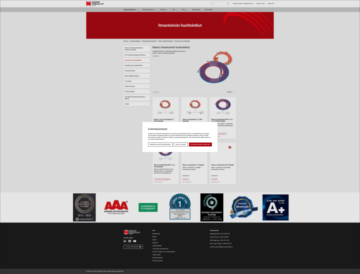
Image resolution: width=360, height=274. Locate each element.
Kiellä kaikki (181, 144)
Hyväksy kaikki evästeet (200, 144)
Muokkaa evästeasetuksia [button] (160, 144)
